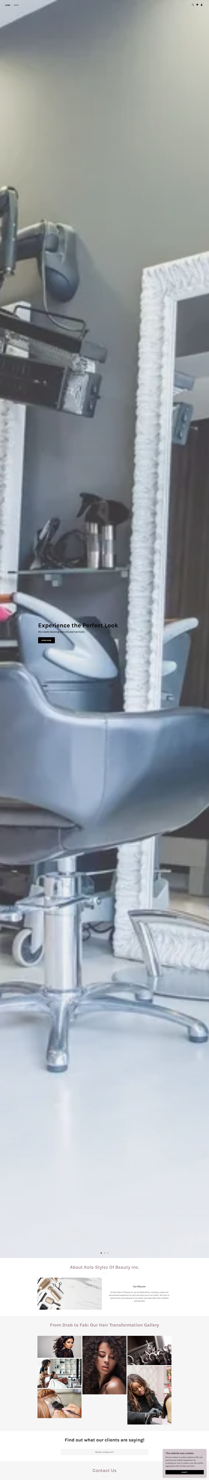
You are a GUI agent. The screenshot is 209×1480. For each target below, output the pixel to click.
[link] (197, 5)
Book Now (46, 640)
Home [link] (7, 5)
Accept (185, 1472)
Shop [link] (16, 5)
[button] (101, 1253)
